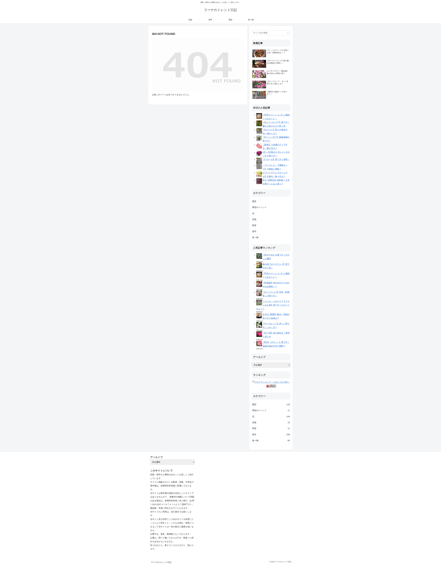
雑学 (254, 231)
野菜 (254, 225)
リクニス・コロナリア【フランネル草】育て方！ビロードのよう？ (273, 305)
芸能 (254, 219)
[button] (288, 33)
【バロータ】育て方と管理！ (276, 159)
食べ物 (255, 237)
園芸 (254, 201)
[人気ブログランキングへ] (271, 387)
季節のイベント (259, 207)
